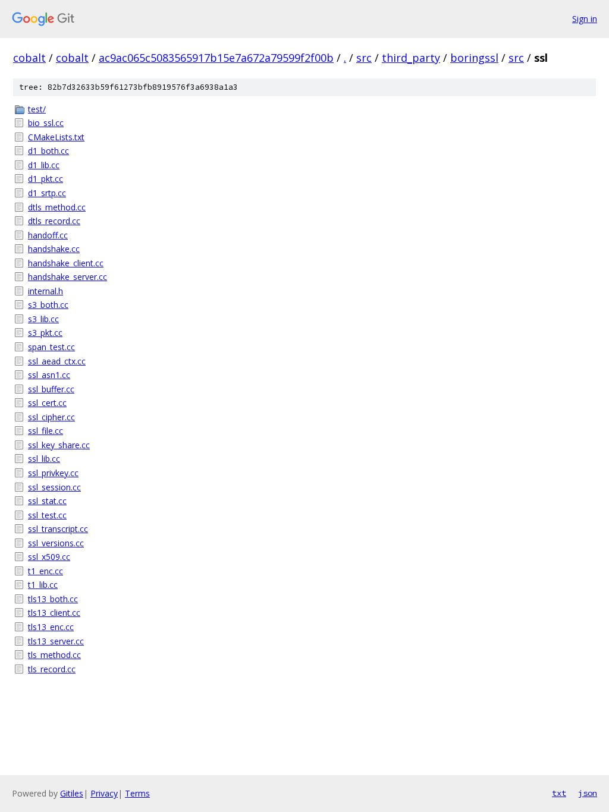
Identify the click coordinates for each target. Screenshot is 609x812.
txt (559, 793)
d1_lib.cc (43, 165)
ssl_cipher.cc (51, 417)
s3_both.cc (48, 304)
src (364, 58)
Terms (137, 793)
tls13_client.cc (54, 612)
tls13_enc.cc (51, 626)
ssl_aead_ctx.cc (57, 361)
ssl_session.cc (54, 487)
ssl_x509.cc (49, 556)
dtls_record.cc (54, 220)
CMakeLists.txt (56, 137)
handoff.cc (48, 235)
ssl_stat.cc (47, 500)
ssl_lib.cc (44, 458)
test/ (37, 109)
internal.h (45, 291)
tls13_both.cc (53, 599)
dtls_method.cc (57, 207)
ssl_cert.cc (47, 402)
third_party (411, 58)
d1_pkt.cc (45, 178)
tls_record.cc (52, 669)
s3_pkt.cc (45, 332)
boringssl (474, 58)
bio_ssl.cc (46, 122)
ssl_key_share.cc (59, 445)
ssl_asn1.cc (49, 374)
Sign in (584, 18)
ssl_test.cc (47, 515)
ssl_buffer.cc (51, 389)
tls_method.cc (54, 654)
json (587, 793)
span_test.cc (51, 347)
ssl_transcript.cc (58, 528)
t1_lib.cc (43, 584)
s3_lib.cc (43, 319)
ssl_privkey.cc (53, 473)
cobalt (29, 58)
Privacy (104, 793)
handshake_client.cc (65, 263)
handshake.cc (54, 248)
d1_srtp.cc (47, 193)
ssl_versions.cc (56, 543)
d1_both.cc (48, 150)
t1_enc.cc (45, 571)
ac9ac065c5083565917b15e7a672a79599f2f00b (216, 58)
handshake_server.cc (67, 276)
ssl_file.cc (45, 430)
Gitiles (71, 793)
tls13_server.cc (56, 641)
